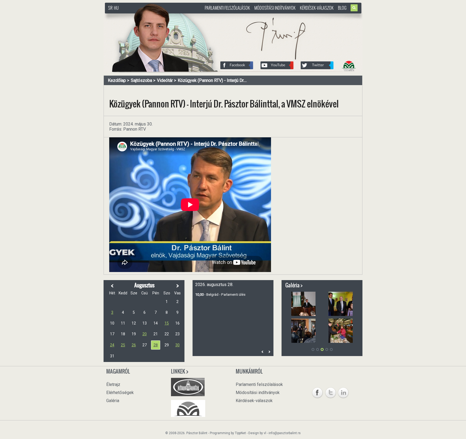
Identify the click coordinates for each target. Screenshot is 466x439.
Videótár (165, 80)
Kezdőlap (117, 80)
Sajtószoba (141, 80)
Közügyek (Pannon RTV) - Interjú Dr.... (212, 80)
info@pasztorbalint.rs (285, 433)
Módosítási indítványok (275, 8)
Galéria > (294, 285)
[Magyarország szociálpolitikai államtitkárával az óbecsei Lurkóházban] (340, 304)
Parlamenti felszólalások (227, 8)
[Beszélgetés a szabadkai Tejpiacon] (340, 331)
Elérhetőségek (120, 392)
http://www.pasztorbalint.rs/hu (148, 16)
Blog (342, 8)
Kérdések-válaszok (317, 8)
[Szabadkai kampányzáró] (303, 304)
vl (265, 433)
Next (269, 351)
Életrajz (113, 384)
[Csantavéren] (303, 331)
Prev (262, 351)
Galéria (112, 400)
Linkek (178, 371)
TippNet (240, 433)
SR (110, 8)
